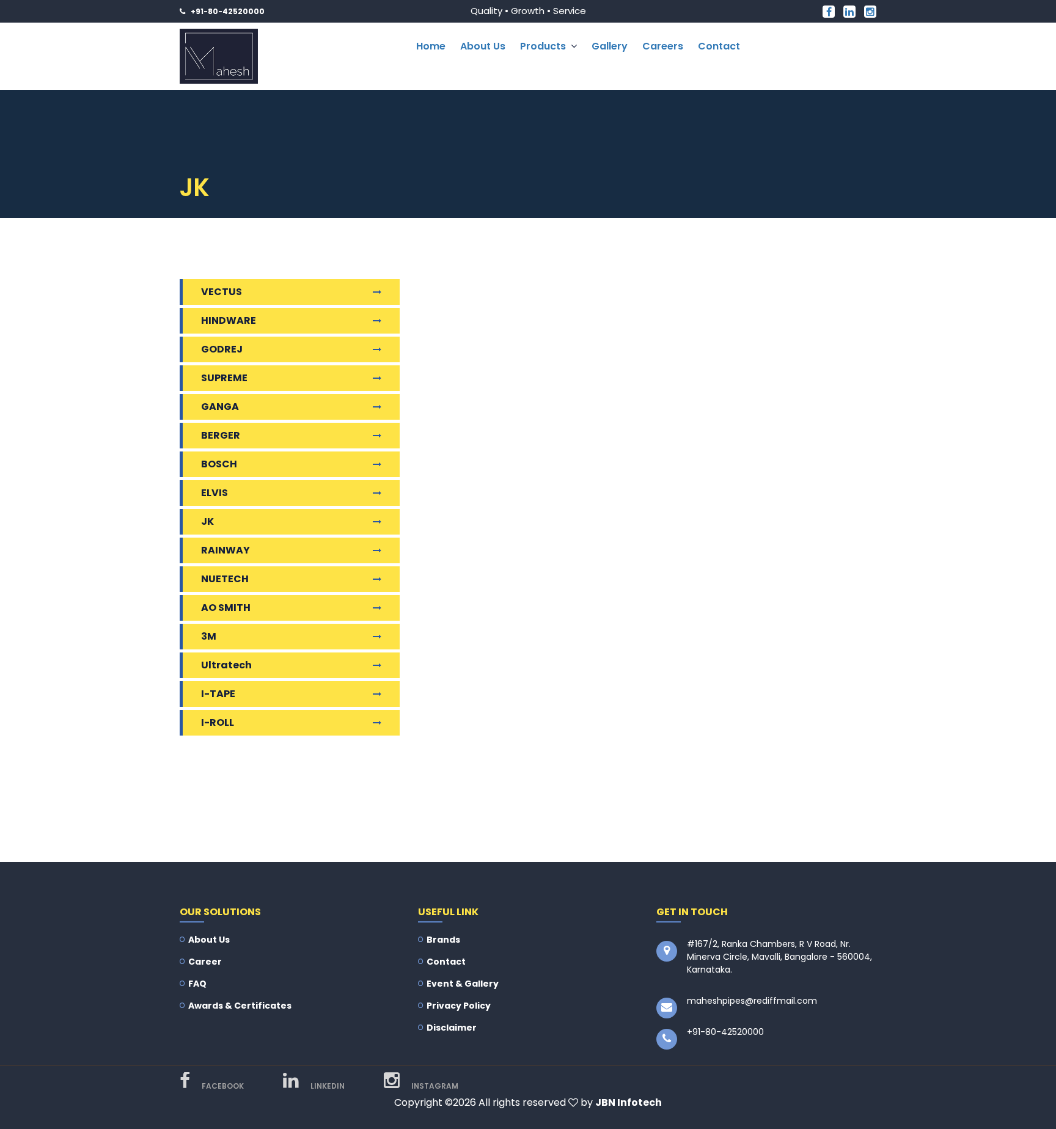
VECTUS (221, 292)
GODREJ (222, 349)
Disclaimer (452, 1027)
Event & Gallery (463, 983)
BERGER (220, 435)
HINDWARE (228, 320)
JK (207, 521)
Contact (719, 46)
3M (208, 636)
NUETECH (225, 579)
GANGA (220, 407)
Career (205, 961)
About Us (482, 46)
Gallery (610, 46)
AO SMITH (226, 608)
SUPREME (224, 378)
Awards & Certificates (240, 1005)
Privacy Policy (459, 1005)
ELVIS (214, 493)
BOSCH (219, 464)
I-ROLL (217, 722)
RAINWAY (225, 550)
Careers (662, 46)
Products (543, 46)
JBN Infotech (628, 1102)
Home (431, 46)
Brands (443, 940)
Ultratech (226, 665)
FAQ (197, 983)
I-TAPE (218, 694)
